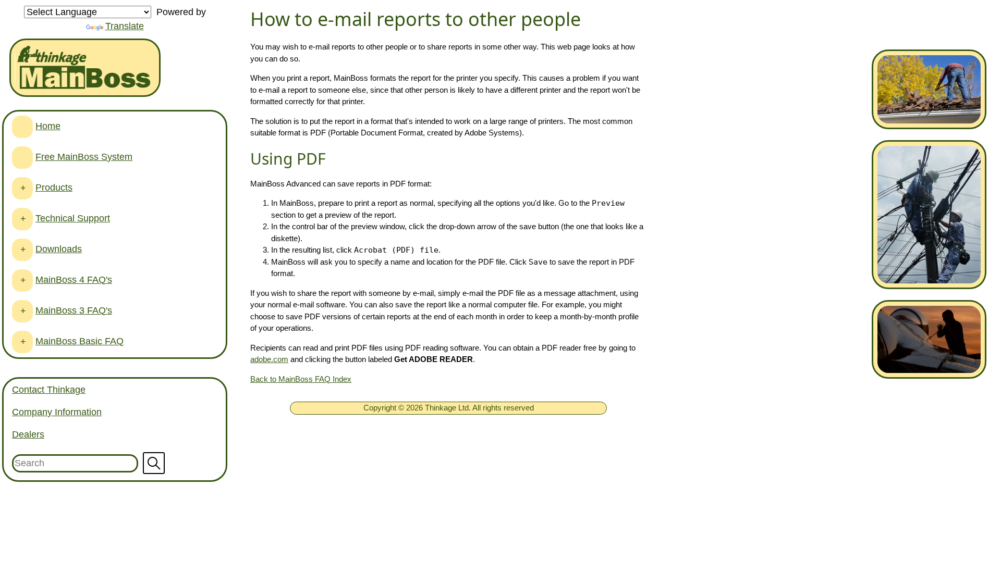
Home (47, 126)
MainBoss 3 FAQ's (73, 310)
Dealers (28, 434)
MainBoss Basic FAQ (79, 341)
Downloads (58, 249)
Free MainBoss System (83, 157)
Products (53, 187)
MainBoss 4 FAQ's (73, 280)
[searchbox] (115, 463)
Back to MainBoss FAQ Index (300, 379)
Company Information (57, 412)
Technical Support (72, 218)
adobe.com (269, 359)
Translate (124, 26)
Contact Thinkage (49, 389)
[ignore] (22, 127)
